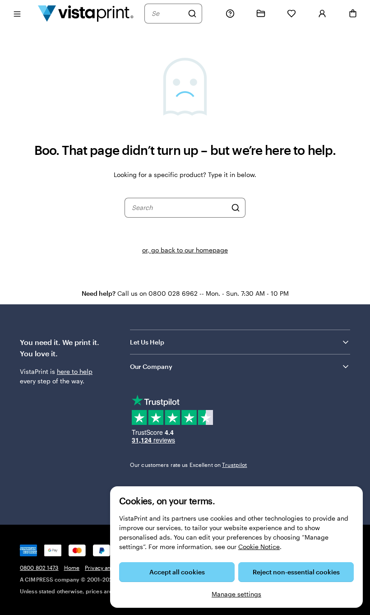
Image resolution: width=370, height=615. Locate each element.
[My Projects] (261, 13)
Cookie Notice (259, 546)
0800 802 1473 (39, 567)
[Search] (192, 13)
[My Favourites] (291, 13)
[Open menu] (17, 13)
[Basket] (353, 13)
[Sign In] (322, 13)
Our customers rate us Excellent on (188, 464)
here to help (74, 371)
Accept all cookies (177, 572)
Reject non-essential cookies (296, 572)
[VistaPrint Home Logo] (86, 13)
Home (71, 567)
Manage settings (236, 594)
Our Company (151, 366)
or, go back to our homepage (185, 250)
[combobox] (167, 13)
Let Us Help (147, 342)
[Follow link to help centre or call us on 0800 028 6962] (230, 13)
